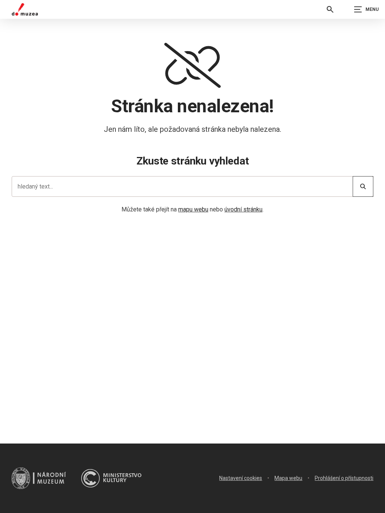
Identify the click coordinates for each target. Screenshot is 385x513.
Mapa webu (288, 478)
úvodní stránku (243, 209)
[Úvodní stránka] (25, 9)
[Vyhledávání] (330, 9)
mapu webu (193, 209)
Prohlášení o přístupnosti (344, 478)
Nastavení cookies (240, 478)
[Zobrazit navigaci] (366, 9)
